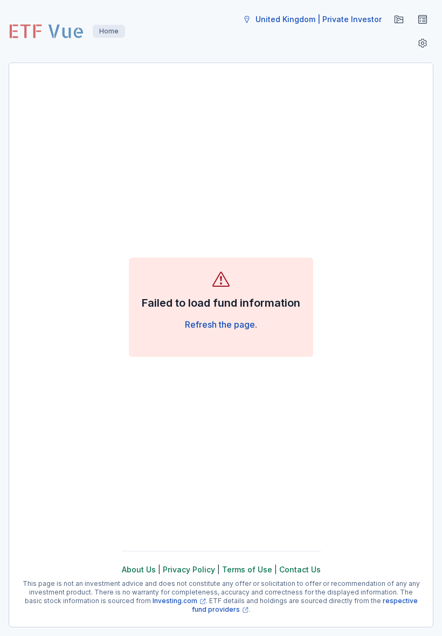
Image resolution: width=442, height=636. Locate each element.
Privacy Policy (189, 569)
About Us (139, 569)
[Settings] (422, 43)
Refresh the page (220, 324)
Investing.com (175, 601)
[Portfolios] (399, 19)
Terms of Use (247, 569)
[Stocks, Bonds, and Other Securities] (422, 19)
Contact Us (300, 569)
